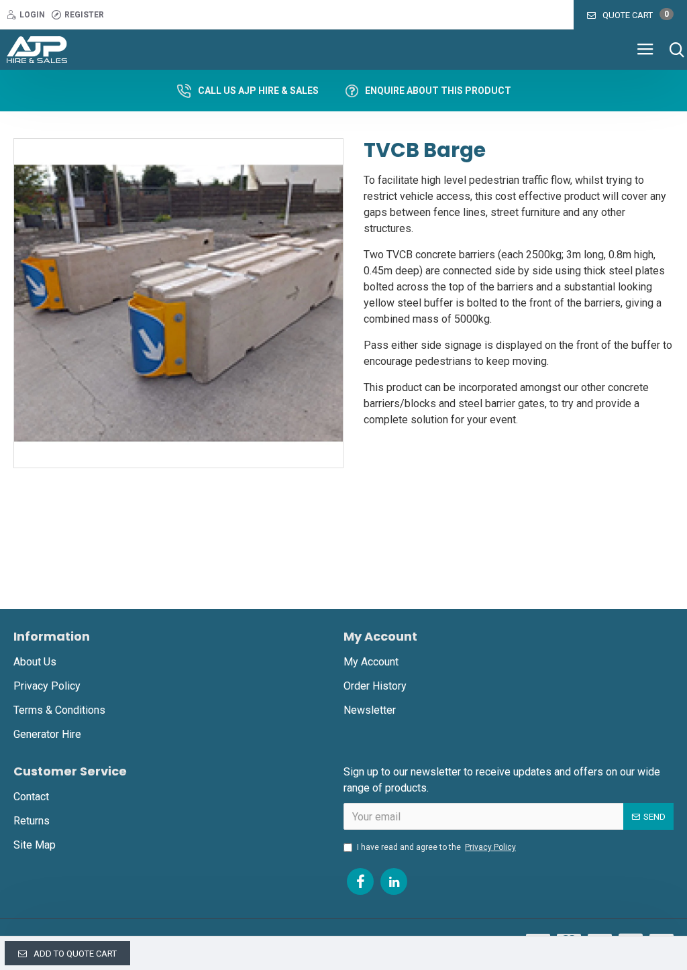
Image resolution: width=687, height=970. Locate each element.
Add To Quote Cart (75, 954)
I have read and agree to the (436, 847)
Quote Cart (635, 14)
